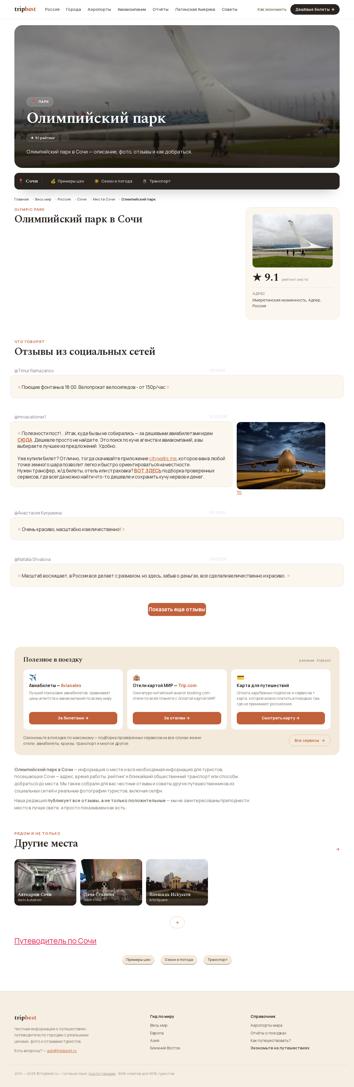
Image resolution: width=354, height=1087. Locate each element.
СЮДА (24, 440)
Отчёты (160, 9)
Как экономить (272, 9)
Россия (52, 9)
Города (73, 9)
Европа (157, 1033)
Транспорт (156, 181)
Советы (229, 9)
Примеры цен (67, 181)
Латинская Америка (195, 9)
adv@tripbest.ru (62, 1050)
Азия (154, 1040)
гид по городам (102, 1073)
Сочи (82, 199)
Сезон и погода (113, 181)
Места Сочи (104, 199)
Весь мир (43, 199)
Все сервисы (310, 740)
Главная (21, 199)
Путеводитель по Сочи (55, 940)
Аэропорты (99, 9)
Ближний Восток (165, 1048)
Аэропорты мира (266, 1025)
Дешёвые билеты (315, 9)
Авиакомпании (132, 9)
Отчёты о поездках (268, 1033)
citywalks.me (163, 458)
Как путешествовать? (271, 1040)
